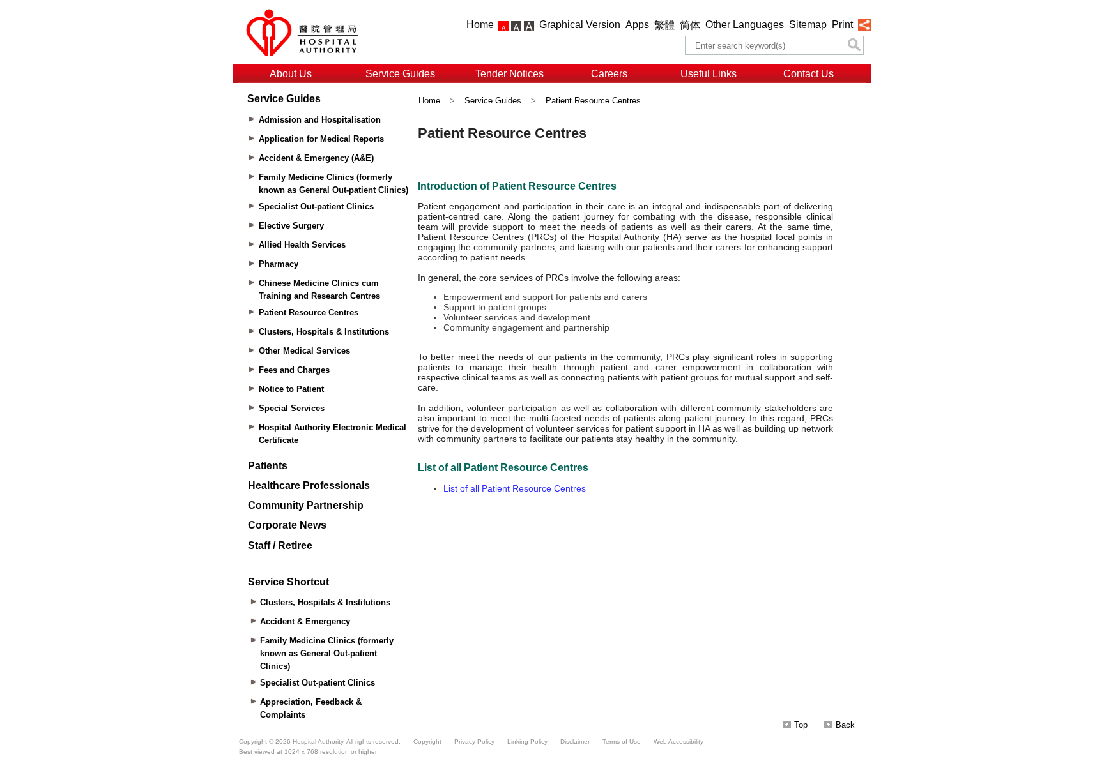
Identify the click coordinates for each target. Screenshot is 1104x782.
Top (801, 725)
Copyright (427, 741)
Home (480, 24)
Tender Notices (509, 73)
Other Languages (744, 24)
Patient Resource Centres (593, 100)
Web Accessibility (678, 741)
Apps (637, 24)
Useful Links (708, 73)
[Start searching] (854, 45)
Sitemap (808, 24)
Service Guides (400, 73)
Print (842, 24)
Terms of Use (621, 741)
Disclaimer (575, 741)
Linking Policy (527, 741)
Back (845, 725)
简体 (690, 25)
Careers (609, 73)
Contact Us (808, 73)
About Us (291, 73)
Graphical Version (579, 24)
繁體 (664, 25)
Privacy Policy (474, 741)
